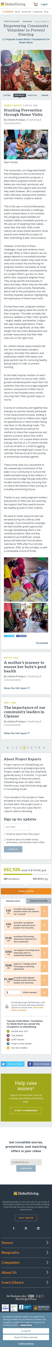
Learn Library (13, 1283)
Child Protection (11, 21)
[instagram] (26, 1228)
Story (7, 95)
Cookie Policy (26, 1325)
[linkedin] (38, 1228)
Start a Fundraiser (26, 1110)
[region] (26, 1329)
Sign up (13, 849)
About (17, 11)
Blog (46, 11)
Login (44, 4)
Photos (32, 95)
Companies (38, 11)
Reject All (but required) (26, 1337)
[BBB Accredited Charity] (26, 1308)
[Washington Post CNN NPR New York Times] (26, 1298)
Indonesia (27, 21)
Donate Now (26, 891)
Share (44, 95)
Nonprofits (26, 11)
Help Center (26, 1218)
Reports (20, 95)
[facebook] (13, 1228)
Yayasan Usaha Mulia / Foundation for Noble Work (28, 41)
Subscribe (26, 1168)
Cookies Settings (26, 1343)
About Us (9, 1273)
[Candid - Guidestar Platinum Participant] (14, 1308)
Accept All (26, 1331)
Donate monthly (39, 900)
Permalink (42, 643)
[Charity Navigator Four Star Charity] (6, 1308)
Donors (7, 1243)
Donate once (13, 901)
